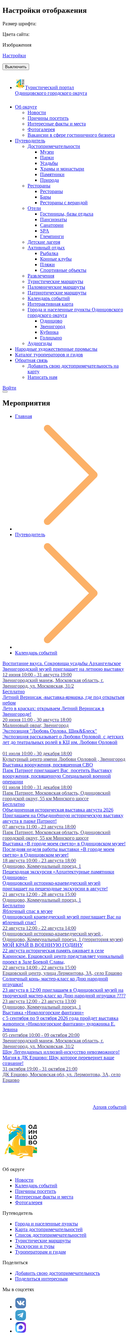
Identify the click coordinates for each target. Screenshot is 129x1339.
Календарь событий (36, 652)
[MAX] (20, 1327)
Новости (24, 1180)
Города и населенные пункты (46, 1223)
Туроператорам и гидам (40, 1252)
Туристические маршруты (43, 1240)
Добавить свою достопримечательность (57, 1273)
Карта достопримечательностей (49, 1229)
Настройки (14, 55)
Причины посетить (35, 1191)
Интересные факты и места (44, 1196)
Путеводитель (30, 534)
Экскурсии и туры (34, 1246)
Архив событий (109, 1107)
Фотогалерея (28, 1202)
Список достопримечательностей (50, 1235)
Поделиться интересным (41, 1278)
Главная (23, 416)
